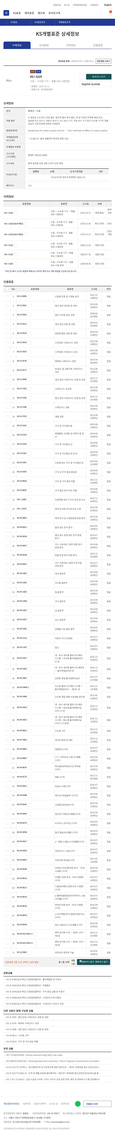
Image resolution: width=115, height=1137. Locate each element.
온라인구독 (54, 13)
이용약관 (26, 1103)
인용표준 (98, 45)
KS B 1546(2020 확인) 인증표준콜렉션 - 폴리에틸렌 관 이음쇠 (33, 979)
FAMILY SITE (92, 1103)
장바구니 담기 (98, 76)
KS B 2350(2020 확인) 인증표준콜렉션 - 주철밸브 (28, 985)
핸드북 (41, 13)
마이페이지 (103, 13)
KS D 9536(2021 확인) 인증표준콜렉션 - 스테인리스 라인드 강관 (35, 1003)
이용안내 (94, 4)
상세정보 (44, 45)
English (107, 5)
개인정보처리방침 (11, 1103)
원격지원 (65, 1103)
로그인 (67, 4)
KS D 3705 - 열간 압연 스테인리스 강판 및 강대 (27, 1017)
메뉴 (6, 13)
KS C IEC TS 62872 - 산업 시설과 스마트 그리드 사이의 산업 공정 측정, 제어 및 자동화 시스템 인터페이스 (53, 1079)
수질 (38, 110)
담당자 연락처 (40, 1103)
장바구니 (110, 12)
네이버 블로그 (78, 1104)
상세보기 (16, 213)
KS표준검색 (39, 22)
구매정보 (17, 45)
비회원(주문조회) (80, 4)
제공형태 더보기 (103, 61)
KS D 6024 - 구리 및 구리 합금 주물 (22, 1041)
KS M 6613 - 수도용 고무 (17, 1035)
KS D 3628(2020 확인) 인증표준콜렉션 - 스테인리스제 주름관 (33, 997)
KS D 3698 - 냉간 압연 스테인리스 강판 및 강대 (27, 1029)
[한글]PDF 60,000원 (90, 84)
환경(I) (31, 110)
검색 (98, 13)
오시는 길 (54, 1103)
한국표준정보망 (18, 5)
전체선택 (7, 289)
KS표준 (17, 13)
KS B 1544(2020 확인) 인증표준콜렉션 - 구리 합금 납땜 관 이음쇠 (35, 991)
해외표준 (29, 13)
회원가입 (57, 4)
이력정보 (71, 45)
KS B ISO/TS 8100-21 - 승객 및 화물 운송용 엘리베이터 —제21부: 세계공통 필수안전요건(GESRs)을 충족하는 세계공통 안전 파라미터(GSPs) (53, 1073)
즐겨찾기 (82, 77)
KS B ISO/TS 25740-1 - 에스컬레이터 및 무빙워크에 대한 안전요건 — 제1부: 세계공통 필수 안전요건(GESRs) (53, 1067)
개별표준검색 (64, 22)
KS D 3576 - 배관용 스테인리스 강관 (22, 1023)
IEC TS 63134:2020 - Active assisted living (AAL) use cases (34, 1054)
